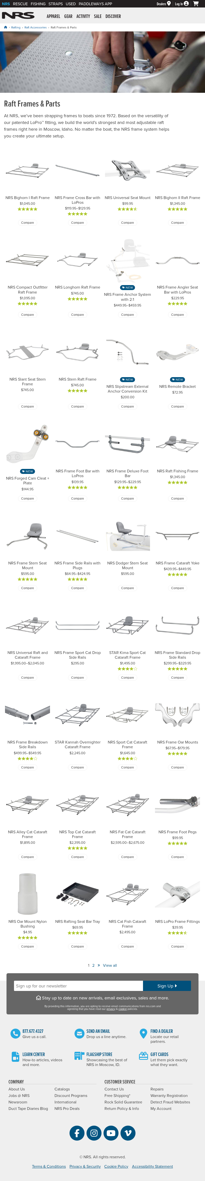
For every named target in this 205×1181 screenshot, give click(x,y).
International (65, 1102)
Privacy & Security (85, 1166)
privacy (110, 1009)
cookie (122, 1009)
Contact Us (114, 1089)
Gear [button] (68, 16)
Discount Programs (70, 1095)
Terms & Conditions (49, 1166)
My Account (161, 1108)
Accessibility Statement (152, 1166)
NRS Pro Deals (67, 1108)
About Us (16, 1089)
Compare (27, 222)
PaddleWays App (95, 3)
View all (110, 965)
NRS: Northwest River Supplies (18, 15)
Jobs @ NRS (19, 1095)
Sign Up (166, 986)
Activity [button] (83, 16)
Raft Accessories (35, 27)
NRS (6, 4)
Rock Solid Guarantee (123, 1102)
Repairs (157, 1089)
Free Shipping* (117, 1095)
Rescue (20, 3)
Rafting (15, 27)
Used (71, 3)
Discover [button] (113, 16)
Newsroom (17, 1102)
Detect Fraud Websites (170, 1102)
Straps (55, 3)
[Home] (5, 27)
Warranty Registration (169, 1095)
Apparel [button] (53, 16)
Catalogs (62, 1089)
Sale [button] (98, 16)
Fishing (38, 3)
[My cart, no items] (198, 3)
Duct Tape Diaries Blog (28, 1108)
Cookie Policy (116, 1166)
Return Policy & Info (121, 1108)
